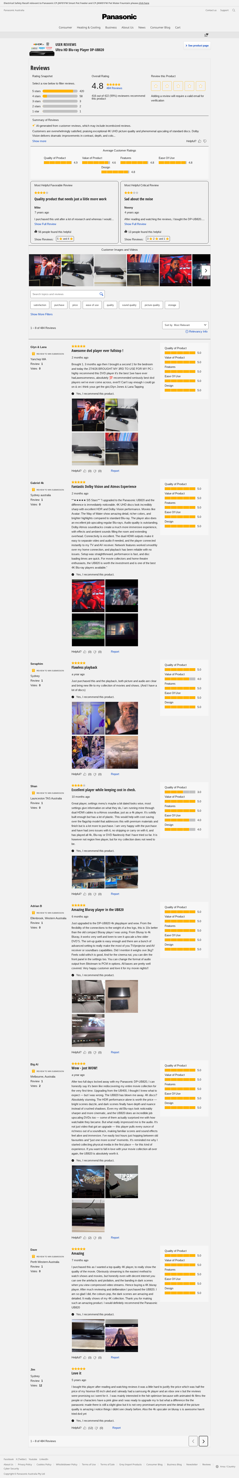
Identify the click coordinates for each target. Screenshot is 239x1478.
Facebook (9, 1459)
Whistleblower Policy (66, 1464)
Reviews (206, 1464)
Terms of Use (89, 1464)
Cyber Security (11, 1468)
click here (144, 3)
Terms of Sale (107, 1464)
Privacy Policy (25, 1464)
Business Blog (174, 1464)
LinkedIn (43, 1459)
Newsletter (192, 1464)
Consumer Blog (154, 1464)
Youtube (33, 1459)
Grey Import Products (130, 1464)
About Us (8, 1464)
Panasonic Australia (14, 10)
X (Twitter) (21, 1459)
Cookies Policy (44, 1464)
